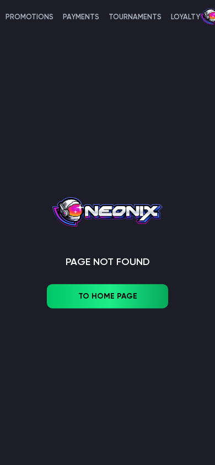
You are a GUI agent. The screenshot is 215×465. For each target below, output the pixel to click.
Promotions (29, 17)
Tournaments (135, 17)
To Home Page (107, 296)
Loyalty (185, 17)
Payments (81, 17)
